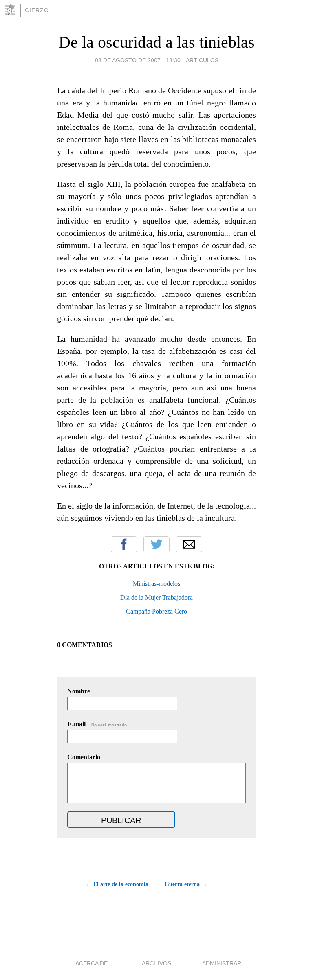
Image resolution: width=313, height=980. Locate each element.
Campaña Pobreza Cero (156, 611)
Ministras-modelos (156, 583)
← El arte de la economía (117, 884)
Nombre (78, 691)
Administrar (221, 963)
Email (189, 544)
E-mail (97, 724)
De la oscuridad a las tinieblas (157, 42)
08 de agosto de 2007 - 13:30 (138, 60)
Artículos (202, 60)
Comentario (83, 757)
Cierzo (37, 10)
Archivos (156, 963)
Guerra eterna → (186, 884)
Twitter (156, 544)
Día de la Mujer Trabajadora (156, 597)
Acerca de (91, 963)
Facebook (124, 544)
